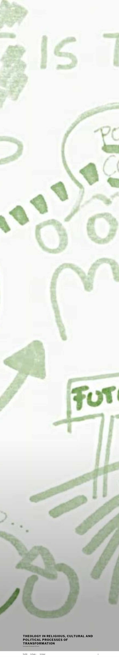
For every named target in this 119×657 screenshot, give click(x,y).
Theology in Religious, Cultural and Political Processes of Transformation (58, 639)
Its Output (42, 654)
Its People (33, 654)
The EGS (25, 654)
